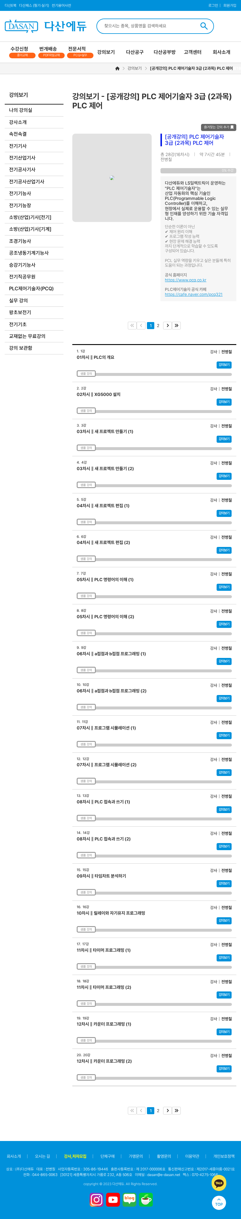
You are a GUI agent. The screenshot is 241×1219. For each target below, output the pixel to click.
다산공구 (135, 52)
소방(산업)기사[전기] (30, 217)
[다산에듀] (39, 26)
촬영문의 (164, 1156)
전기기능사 (20, 193)
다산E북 (10, 5)
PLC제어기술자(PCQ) (31, 288)
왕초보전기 (20, 312)
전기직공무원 (22, 277)
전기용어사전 (61, 5)
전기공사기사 (22, 170)
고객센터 (193, 52)
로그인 (213, 5)
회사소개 (221, 52)
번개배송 (49, 51)
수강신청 (19, 51)
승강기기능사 (22, 265)
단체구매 (108, 1156)
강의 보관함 (20, 348)
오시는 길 (42, 1156)
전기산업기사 (22, 158)
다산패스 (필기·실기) (34, 5)
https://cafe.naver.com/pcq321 (193, 294)
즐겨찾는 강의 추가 (216, 127)
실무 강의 (18, 300)
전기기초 (18, 324)
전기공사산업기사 (26, 182)
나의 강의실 (20, 110)
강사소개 (18, 122)
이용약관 (192, 1156)
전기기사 (18, 146)
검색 (204, 26)
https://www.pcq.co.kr (185, 280)
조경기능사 (20, 241)
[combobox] (148, 26)
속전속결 (18, 134)
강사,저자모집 (75, 1156)
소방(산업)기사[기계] (30, 229)
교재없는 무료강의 (27, 336)
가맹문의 (136, 1156)
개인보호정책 (224, 1156)
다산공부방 (165, 52)
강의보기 (106, 52)
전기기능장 (20, 205)
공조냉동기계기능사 (29, 253)
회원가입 (229, 5)
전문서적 (77, 51)
